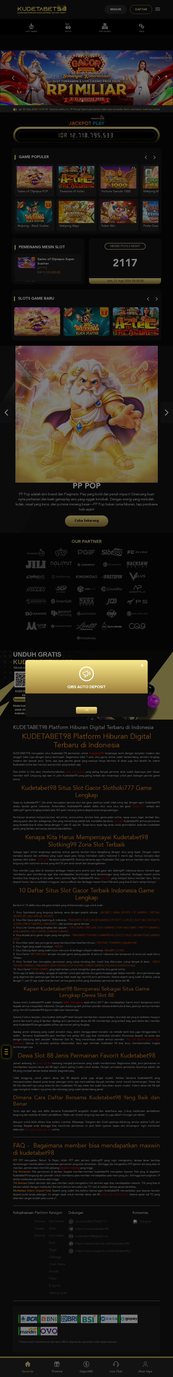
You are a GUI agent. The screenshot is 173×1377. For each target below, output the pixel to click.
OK (86, 710)
